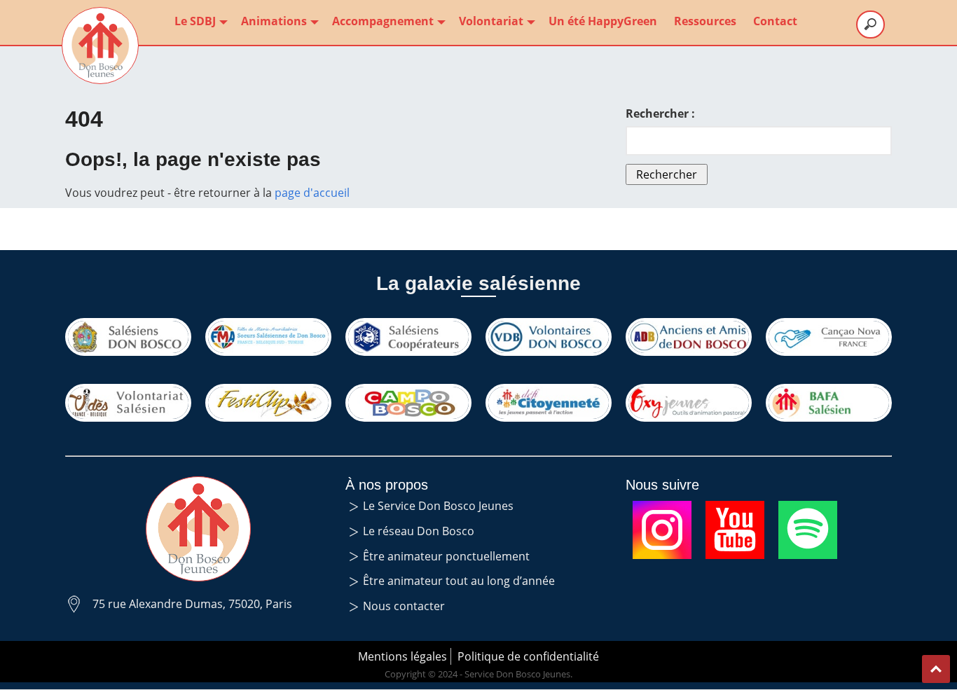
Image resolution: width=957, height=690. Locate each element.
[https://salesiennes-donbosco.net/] (268, 337)
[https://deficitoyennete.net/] (549, 403)
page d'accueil (312, 192)
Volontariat (491, 21)
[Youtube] (734, 509)
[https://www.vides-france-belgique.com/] (128, 403)
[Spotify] (807, 509)
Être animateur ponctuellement (446, 556)
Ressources (705, 21)
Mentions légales (402, 656)
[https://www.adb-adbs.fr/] (689, 337)
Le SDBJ (195, 21)
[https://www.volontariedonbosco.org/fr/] (549, 337)
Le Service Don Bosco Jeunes (438, 505)
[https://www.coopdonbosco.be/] (408, 337)
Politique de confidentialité (528, 656)
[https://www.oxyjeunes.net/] (689, 403)
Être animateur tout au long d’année (459, 580)
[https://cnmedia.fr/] (829, 337)
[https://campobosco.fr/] (408, 403)
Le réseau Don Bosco (418, 531)
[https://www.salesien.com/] (128, 337)
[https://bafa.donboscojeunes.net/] (829, 403)
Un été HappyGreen (603, 21)
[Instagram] (662, 509)
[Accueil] (100, 45)
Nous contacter (404, 606)
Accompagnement (383, 21)
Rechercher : (660, 113)
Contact (775, 21)
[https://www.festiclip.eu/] (268, 403)
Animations (274, 21)
